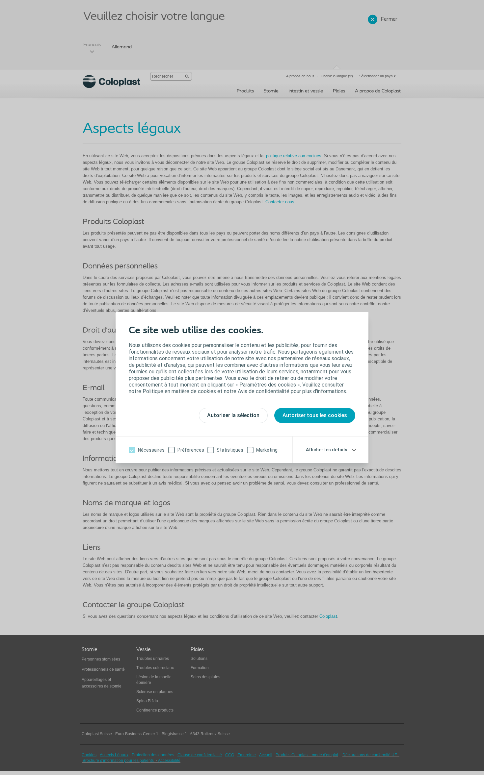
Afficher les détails (326, 449)
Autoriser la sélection (233, 415)
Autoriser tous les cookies (314, 415)
